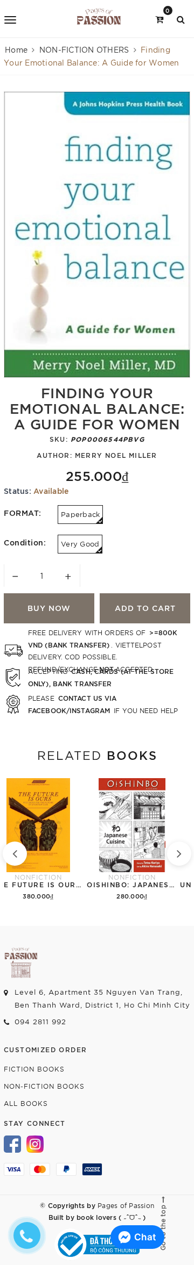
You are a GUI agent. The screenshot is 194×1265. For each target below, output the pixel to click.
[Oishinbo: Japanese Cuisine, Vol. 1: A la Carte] (132, 840)
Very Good (80, 543)
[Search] (180, 18)
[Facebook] (12, 1143)
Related (97, 754)
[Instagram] (35, 1143)
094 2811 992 (40, 1021)
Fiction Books (34, 1069)
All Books (26, 1103)
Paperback (80, 514)
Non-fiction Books (44, 1086)
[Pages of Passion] (98, 18)
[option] (97, 234)
